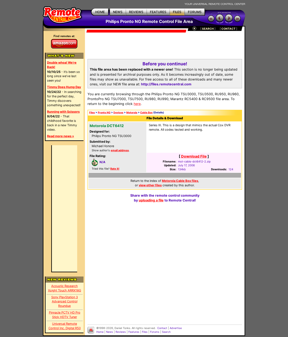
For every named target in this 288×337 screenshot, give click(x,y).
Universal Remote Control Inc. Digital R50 (64, 326)
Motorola (131, 112)
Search (166, 331)
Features (133, 331)
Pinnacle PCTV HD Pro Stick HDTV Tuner (64, 315)
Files (92, 112)
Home (100, 331)
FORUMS (195, 12)
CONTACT (228, 28)
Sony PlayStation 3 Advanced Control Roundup (64, 301)
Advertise (176, 328)
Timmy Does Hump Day (64, 87)
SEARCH (208, 28)
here (137, 104)
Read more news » (60, 136)
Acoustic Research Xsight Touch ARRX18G (64, 288)
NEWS (117, 12)
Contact (162, 328)
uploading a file (151, 200)
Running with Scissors (63, 111)
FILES (177, 12)
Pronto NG (104, 112)
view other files (150, 185)
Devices (118, 112)
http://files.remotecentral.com (166, 84)
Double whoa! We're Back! (62, 65)
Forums (154, 331)
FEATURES (158, 12)
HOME (100, 12)
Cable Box (146, 112)
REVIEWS (136, 12)
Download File (194, 156)
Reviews (121, 331)
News (109, 331)
